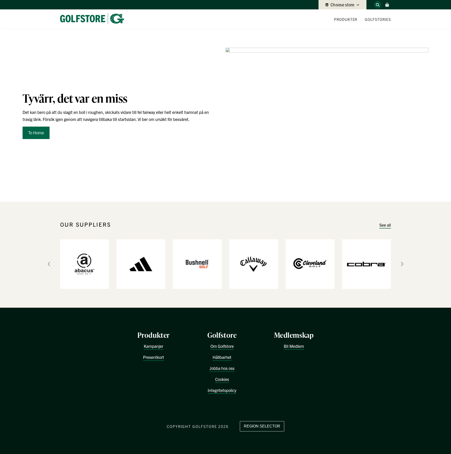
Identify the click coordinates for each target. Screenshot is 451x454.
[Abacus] (84, 263)
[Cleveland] (310, 263)
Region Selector (262, 426)
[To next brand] (402, 264)
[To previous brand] (49, 264)
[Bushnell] (197, 263)
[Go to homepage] (94, 19)
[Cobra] (366, 263)
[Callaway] (253, 263)
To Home (36, 132)
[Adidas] (141, 263)
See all (385, 225)
